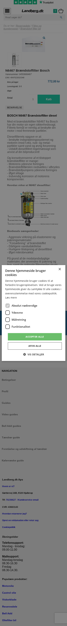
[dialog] (33, 313)
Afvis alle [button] (34, 345)
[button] (33, 354)
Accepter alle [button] (35, 336)
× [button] (59, 269)
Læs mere (11, 297)
